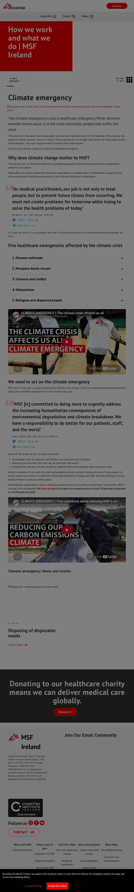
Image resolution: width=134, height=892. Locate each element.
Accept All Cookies (57, 885)
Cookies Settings (33, 885)
